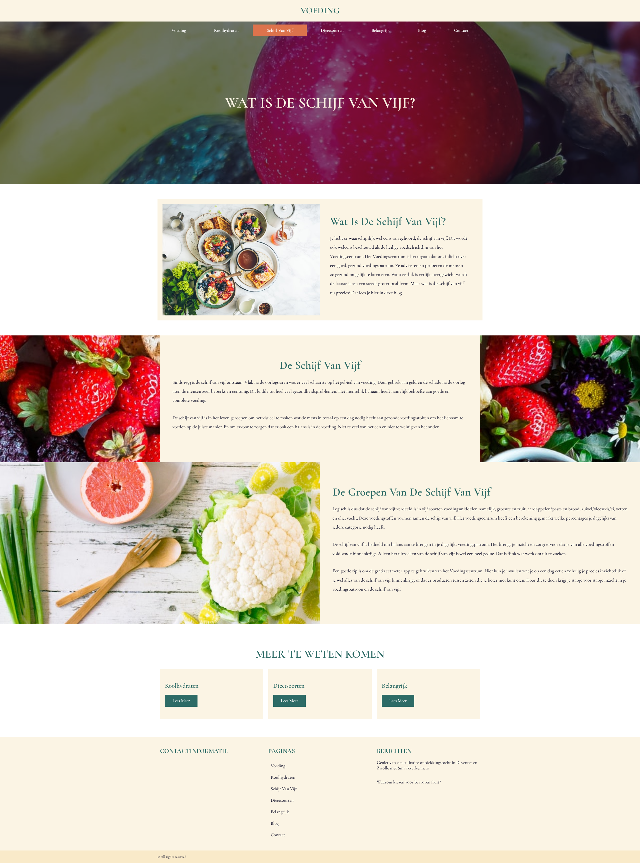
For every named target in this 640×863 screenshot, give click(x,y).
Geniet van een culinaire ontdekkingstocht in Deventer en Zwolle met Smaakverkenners (427, 765)
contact (461, 30)
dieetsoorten (332, 30)
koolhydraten (226, 30)
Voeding (320, 10)
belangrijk (381, 30)
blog (422, 30)
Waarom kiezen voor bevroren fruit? (409, 782)
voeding (179, 30)
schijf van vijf (280, 30)
